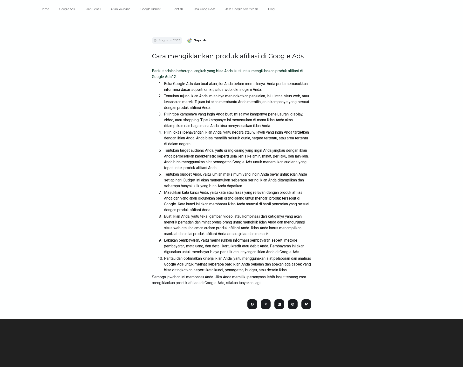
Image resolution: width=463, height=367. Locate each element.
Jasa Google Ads (204, 9)
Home (45, 9)
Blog (271, 9)
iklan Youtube (120, 9)
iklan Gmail (93, 9)
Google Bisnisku (151, 9)
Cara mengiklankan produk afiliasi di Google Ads (228, 56)
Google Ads (67, 9)
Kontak (178, 9)
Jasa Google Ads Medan (241, 9)
